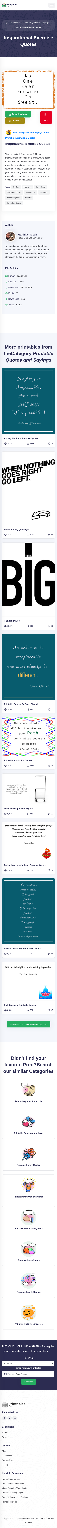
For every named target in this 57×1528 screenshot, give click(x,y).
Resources (7, 1465)
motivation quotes (14, 192)
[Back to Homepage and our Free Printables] (7, 23)
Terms (4, 1432)
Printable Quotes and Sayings (28, 132)
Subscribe (28, 1382)
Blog (4, 1451)
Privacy (5, 1437)
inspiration (27, 187)
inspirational (40, 187)
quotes (16, 187)
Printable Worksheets (11, 1479)
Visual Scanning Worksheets (14, 1488)
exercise (28, 198)
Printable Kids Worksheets (13, 1483)
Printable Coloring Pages (12, 1493)
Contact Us (7, 1456)
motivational (30, 192)
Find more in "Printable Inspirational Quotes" (28, 1024)
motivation (44, 192)
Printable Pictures (9, 1502)
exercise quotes (13, 198)
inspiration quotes (14, 203)
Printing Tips (7, 1460)
